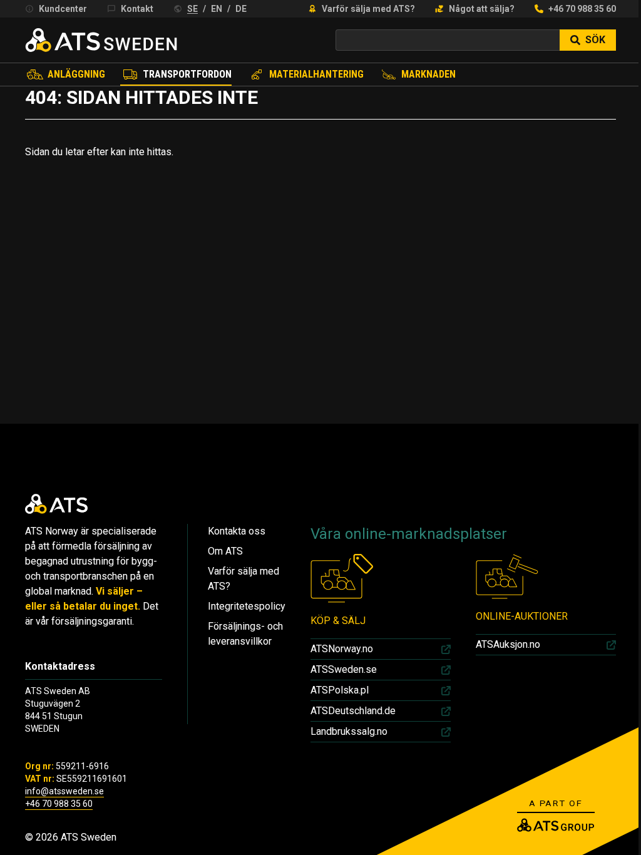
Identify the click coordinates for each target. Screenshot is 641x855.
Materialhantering (316, 74)
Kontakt (137, 9)
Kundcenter (63, 9)
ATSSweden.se (343, 669)
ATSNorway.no (341, 649)
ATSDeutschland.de (353, 711)
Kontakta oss (236, 531)
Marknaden (428, 74)
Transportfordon (187, 74)
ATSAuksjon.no (508, 644)
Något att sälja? (482, 9)
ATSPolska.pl (339, 690)
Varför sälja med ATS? (368, 9)
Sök (595, 40)
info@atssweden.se (64, 791)
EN (216, 9)
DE (241, 9)
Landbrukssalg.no (348, 731)
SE (192, 9)
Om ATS (225, 551)
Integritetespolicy (246, 606)
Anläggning (76, 74)
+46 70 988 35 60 (582, 9)
